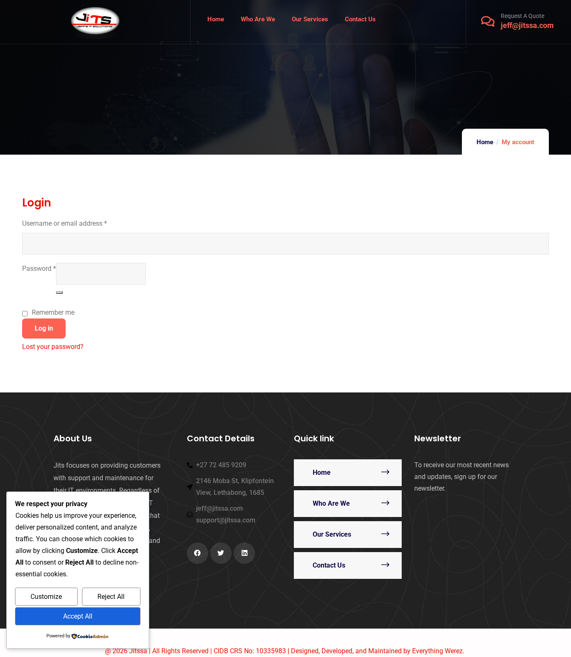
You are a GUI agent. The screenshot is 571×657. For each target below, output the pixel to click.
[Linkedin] (244, 553)
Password (39, 267)
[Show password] (59, 292)
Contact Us (329, 565)
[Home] (95, 22)
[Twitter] (221, 553)
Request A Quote (522, 16)
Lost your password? (53, 347)
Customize (46, 597)
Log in (44, 328)
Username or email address (64, 222)
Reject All (111, 597)
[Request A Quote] (488, 21)
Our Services (332, 534)
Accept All (77, 616)
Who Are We (331, 503)
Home (485, 142)
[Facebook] (197, 553)
